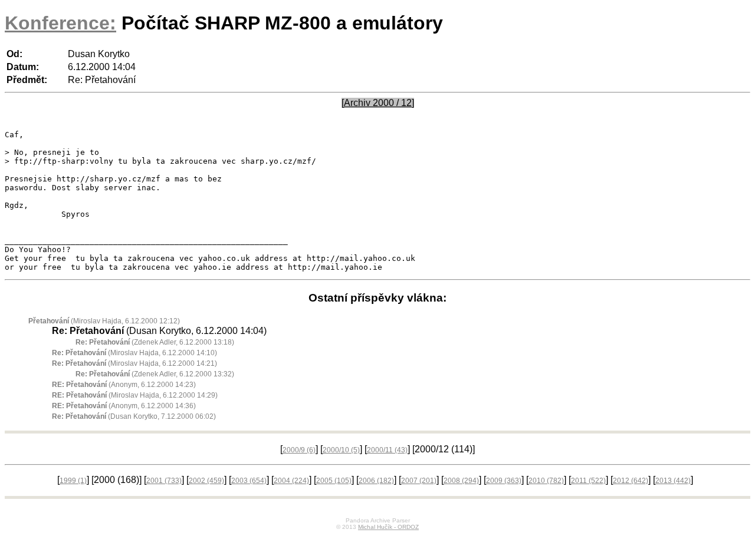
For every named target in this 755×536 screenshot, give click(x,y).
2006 (376, 481)
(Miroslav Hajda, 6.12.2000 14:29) (135, 395)
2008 (461, 481)
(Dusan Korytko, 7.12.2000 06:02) (134, 416)
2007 (418, 481)
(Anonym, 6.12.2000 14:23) (124, 385)
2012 (630, 481)
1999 (73, 481)
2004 (291, 481)
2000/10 (341, 450)
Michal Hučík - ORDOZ (388, 527)
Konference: (60, 23)
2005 (334, 481)
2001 (164, 481)
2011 (588, 481)
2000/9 (299, 450)
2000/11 (387, 450)
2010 (546, 481)
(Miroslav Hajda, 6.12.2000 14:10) (134, 353)
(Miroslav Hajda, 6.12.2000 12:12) (104, 321)
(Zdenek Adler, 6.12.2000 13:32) (155, 374)
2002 (206, 481)
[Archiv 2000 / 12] (378, 103)
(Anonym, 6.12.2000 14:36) (124, 406)
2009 (503, 481)
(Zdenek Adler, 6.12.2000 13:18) (155, 342)
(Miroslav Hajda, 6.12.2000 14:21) (134, 363)
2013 (673, 481)
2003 (249, 481)
